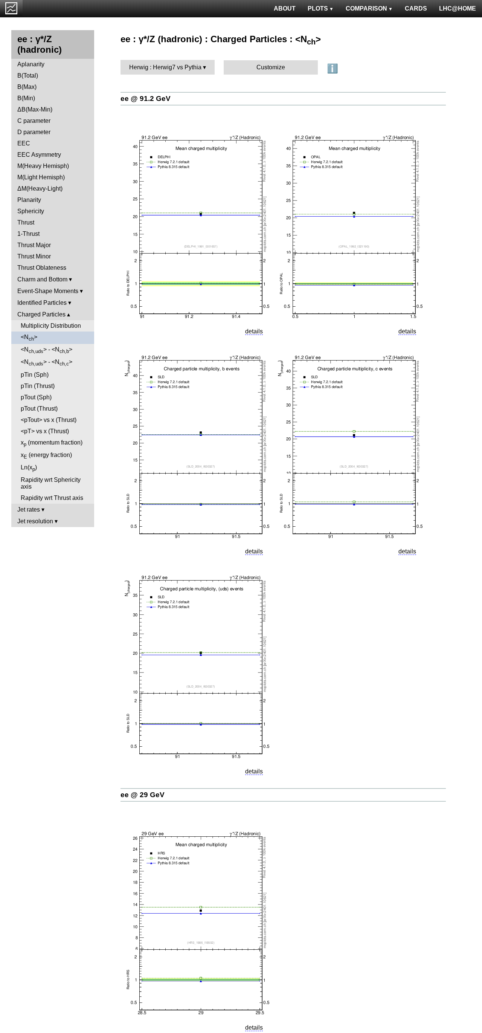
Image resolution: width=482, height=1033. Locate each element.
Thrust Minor (34, 256)
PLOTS (318, 8)
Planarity (29, 200)
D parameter (33, 132)
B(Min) (26, 98)
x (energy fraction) (46, 456)
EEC (23, 143)
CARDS (416, 8)
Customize (270, 67)
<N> (29, 338)
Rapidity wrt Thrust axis (52, 498)
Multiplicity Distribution (51, 325)
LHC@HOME (457, 8)
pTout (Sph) (36, 397)
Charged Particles (41, 314)
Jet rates (28, 509)
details (254, 331)
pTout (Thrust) (39, 408)
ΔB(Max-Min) (34, 109)
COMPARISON (366, 8)
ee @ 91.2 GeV (145, 98)
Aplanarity (30, 64)
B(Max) (27, 87)
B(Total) (27, 75)
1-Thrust (28, 234)
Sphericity (30, 211)
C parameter (33, 121)
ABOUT (285, 8)
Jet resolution (35, 521)
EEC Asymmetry (39, 154)
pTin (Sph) (35, 374)
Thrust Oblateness (41, 267)
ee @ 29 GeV (142, 795)
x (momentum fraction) (51, 443)
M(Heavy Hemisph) (43, 166)
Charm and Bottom (42, 279)
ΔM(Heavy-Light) (40, 188)
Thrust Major (34, 245)
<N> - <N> (46, 350)
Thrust (25, 222)
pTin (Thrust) (38, 386)
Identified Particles (42, 303)
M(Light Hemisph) (41, 177)
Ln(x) (29, 468)
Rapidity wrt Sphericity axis (51, 483)
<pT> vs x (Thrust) (45, 431)
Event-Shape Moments (47, 291)
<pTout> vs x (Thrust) (48, 420)
